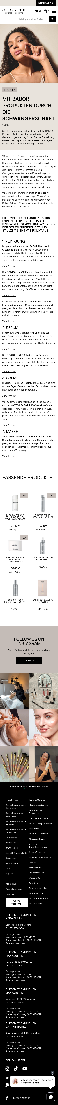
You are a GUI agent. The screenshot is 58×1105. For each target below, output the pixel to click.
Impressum (10, 894)
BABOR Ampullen (36, 893)
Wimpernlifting (35, 878)
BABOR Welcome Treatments (36, 811)
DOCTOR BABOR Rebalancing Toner (42, 516)
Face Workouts (35, 828)
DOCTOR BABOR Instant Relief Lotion (15, 601)
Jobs (8, 868)
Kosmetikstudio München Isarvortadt (16, 822)
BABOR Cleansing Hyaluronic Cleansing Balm (15, 559)
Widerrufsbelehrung (14, 889)
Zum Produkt (9, 266)
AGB (8, 878)
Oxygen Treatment (37, 852)
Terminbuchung (45, 3)
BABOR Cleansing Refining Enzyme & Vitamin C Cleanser (15, 517)
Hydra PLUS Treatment (38, 833)
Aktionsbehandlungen (38, 805)
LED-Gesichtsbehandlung (40, 857)
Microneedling (35, 867)
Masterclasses (12, 863)
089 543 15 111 (16, 965)
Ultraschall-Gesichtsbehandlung (38, 845)
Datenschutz (11, 884)
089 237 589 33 (17, 1002)
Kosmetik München (37, 800)
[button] (46, 11)
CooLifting (33, 862)
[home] (13, 11)
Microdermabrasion (37, 839)
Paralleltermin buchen (38, 888)
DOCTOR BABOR (36, 903)
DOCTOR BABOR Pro (38, 898)
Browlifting (33, 883)
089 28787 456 (17, 928)
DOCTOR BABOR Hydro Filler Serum (43, 558)
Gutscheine (11, 858)
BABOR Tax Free (12, 847)
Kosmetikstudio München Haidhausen (16, 806)
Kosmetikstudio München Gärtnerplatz (16, 831)
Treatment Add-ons (37, 872)
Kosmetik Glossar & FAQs (16, 853)
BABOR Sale (11, 842)
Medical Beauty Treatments (40, 823)
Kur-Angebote (11, 837)
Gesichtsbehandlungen (39, 818)
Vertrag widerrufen (16, 902)
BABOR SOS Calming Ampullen (43, 601)
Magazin (9, 873)
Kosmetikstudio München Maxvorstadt (16, 814)
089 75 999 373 (17, 1036)
